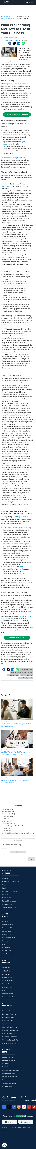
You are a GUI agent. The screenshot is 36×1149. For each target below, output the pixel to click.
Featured (4, 819)
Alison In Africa (6, 950)
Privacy (14, 1127)
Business (5, 878)
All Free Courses (7, 977)
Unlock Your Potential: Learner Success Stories (16, 833)
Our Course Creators (8, 937)
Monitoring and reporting (14, 255)
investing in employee (13, 158)
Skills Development (25, 678)
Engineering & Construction (10, 881)
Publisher (5, 828)
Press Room (6, 947)
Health (4, 888)
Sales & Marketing (7, 904)
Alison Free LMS (26, 669)
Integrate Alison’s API (8, 1073)
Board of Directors (7, 924)
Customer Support (30, 1100)
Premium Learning (8, 993)
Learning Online (13, 675)
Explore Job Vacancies (9, 1014)
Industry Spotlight (7, 823)
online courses (17, 100)
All (2, 38)
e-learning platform (19, 517)
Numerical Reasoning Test (10, 1030)
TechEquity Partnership (9, 1083)
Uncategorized (6, 830)
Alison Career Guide (8, 1017)
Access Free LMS (7, 1057)
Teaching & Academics (9, 907)
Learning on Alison (7, 941)
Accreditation (6, 968)
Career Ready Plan (8, 1020)
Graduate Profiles (7, 987)
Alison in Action (6, 814)
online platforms (23, 93)
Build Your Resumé (8, 1011)
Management (6, 898)
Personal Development (9, 901)
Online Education (26, 675)
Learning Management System (14, 37)
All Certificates (6, 971)
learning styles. (19, 109)
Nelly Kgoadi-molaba (11, 40)
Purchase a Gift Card (8, 997)
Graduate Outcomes (8, 984)
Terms (19, 1127)
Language (5, 894)
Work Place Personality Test (10, 1040)
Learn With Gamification (9, 1076)
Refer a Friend (6, 1080)
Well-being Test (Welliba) (9, 1037)
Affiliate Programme (8, 1060)
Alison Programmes (8, 954)
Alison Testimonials (8, 980)
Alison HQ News (6, 811)
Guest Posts (5, 821)
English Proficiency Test (9, 1043)
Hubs (3, 990)
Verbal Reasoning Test (9, 1033)
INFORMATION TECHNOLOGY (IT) (12, 891)
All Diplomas (6, 974)
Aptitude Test (6, 1024)
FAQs (25, 1097)
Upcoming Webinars (8, 1086)
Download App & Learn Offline (11, 1070)
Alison (3, 596)
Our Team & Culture (8, 928)
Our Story (5, 921)
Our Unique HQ (6, 931)
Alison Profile (6, 1063)
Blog (3, 944)
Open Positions (6, 934)
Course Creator (6, 816)
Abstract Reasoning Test (9, 1027)
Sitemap (4, 1130)
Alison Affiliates (6, 809)
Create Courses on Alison (10, 1067)
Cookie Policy (26, 1127)
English (4, 885)
